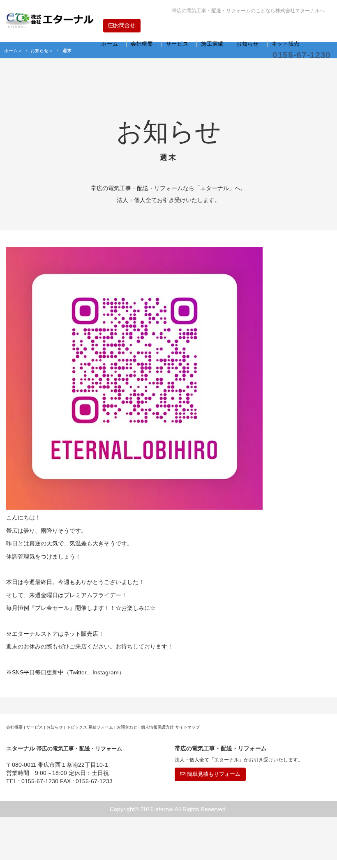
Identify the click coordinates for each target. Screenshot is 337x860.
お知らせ (247, 44)
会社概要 (142, 44)
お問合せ (124, 25)
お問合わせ (127, 727)
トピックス (77, 727)
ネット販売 (286, 44)
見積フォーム (100, 727)
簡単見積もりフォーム (212, 774)
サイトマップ (187, 727)
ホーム (109, 44)
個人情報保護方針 (157, 727)
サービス (177, 44)
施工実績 (212, 44)
